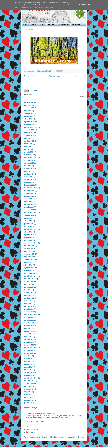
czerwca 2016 (29, 326)
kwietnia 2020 (29, 259)
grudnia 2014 (29, 375)
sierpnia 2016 (29, 320)
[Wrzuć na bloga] (58, 71)
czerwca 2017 (29, 292)
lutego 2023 (28, 201)
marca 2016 (28, 334)
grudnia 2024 (29, 152)
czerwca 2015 (29, 359)
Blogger (81, 437)
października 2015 (30, 348)
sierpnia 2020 (29, 248)
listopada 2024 (29, 155)
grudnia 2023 (29, 182)
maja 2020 (27, 257)
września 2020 (29, 246)
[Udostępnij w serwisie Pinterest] (62, 71)
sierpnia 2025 (29, 133)
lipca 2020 (27, 251)
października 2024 (30, 157)
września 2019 (29, 279)
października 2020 (30, 243)
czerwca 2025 (29, 135)
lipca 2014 (27, 386)
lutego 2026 (28, 119)
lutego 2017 (28, 304)
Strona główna (54, 76)
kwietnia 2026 (29, 113)
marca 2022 (28, 218)
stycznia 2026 (29, 122)
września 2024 (29, 160)
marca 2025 (28, 144)
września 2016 (29, 317)
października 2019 (30, 276)
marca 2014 (28, 394)
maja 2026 (27, 111)
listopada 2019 (29, 273)
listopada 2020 (29, 240)
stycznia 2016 (29, 339)
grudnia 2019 (29, 270)
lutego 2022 (28, 221)
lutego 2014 (28, 397)
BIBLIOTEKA (51, 24)
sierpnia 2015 (29, 353)
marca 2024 (28, 177)
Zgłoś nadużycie (31, 408)
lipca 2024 (27, 166)
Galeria (42, 24)
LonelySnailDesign (49, 437)
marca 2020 (28, 262)
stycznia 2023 (29, 204)
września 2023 (29, 191)
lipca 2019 (27, 284)
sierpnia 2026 (29, 102)
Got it (90, 5)
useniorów (31, 432)
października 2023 (30, 188)
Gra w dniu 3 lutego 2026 (35, 422)
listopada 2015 (29, 345)
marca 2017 (28, 301)
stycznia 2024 (29, 179)
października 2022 (30, 213)
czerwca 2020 (29, 254)
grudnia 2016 (29, 309)
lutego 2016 (28, 337)
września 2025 (29, 130)
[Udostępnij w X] (59, 71)
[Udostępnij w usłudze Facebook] (60, 71)
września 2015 (29, 350)
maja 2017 (27, 295)
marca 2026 (28, 116)
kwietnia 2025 (29, 141)
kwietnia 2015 (29, 364)
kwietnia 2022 (29, 215)
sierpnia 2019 (29, 281)
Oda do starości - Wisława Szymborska (40, 413)
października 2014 (30, 378)
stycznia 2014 (29, 400)
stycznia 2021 (29, 235)
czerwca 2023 (29, 193)
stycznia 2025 (29, 149)
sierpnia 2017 (29, 287)
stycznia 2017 (29, 306)
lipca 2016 (27, 323)
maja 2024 (27, 171)
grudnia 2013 (29, 403)
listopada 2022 (29, 210)
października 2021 (30, 229)
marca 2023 (28, 199)
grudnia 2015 (29, 342)
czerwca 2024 (29, 168)
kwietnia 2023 (29, 196)
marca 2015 (28, 367)
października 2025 (30, 127)
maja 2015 (27, 361)
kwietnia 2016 (29, 331)
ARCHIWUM (76, 24)
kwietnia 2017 (29, 298)
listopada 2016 (29, 312)
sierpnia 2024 (29, 163)
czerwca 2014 (29, 389)
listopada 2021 (29, 226)
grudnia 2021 (29, 224)
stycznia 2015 (29, 372)
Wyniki (25, 24)
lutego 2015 (28, 370)
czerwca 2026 (29, 108)
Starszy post (79, 76)
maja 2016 (27, 328)
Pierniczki (34, 24)
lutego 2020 (28, 265)
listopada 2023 (29, 185)
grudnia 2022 (29, 207)
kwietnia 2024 (29, 174)
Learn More (82, 5)
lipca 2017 (27, 290)
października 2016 (30, 314)
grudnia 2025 (29, 124)
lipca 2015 (27, 356)
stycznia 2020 (29, 268)
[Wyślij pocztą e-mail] (56, 71)
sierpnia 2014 (29, 383)
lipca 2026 (27, 105)
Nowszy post (29, 76)
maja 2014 (27, 392)
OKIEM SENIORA (64, 24)
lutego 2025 (28, 146)
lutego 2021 (28, 232)
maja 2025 (27, 138)
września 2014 (29, 381)
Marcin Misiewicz (33, 429)
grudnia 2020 (29, 237)
